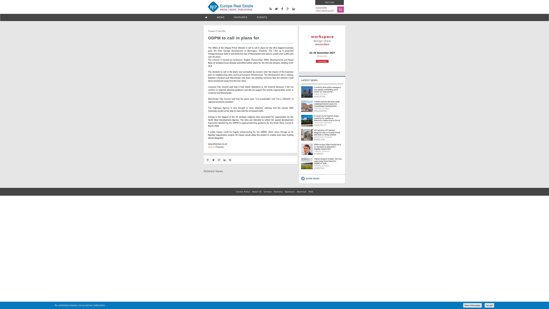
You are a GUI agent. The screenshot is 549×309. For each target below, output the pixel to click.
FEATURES (240, 17)
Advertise (302, 192)
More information (472, 305)
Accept (489, 305)
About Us (257, 192)
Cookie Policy (243, 192)
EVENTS (262, 17)
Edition (329, 2)
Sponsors (290, 192)
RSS (311, 192)
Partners (278, 192)
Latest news (309, 80)
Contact (268, 192)
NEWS (220, 17)
